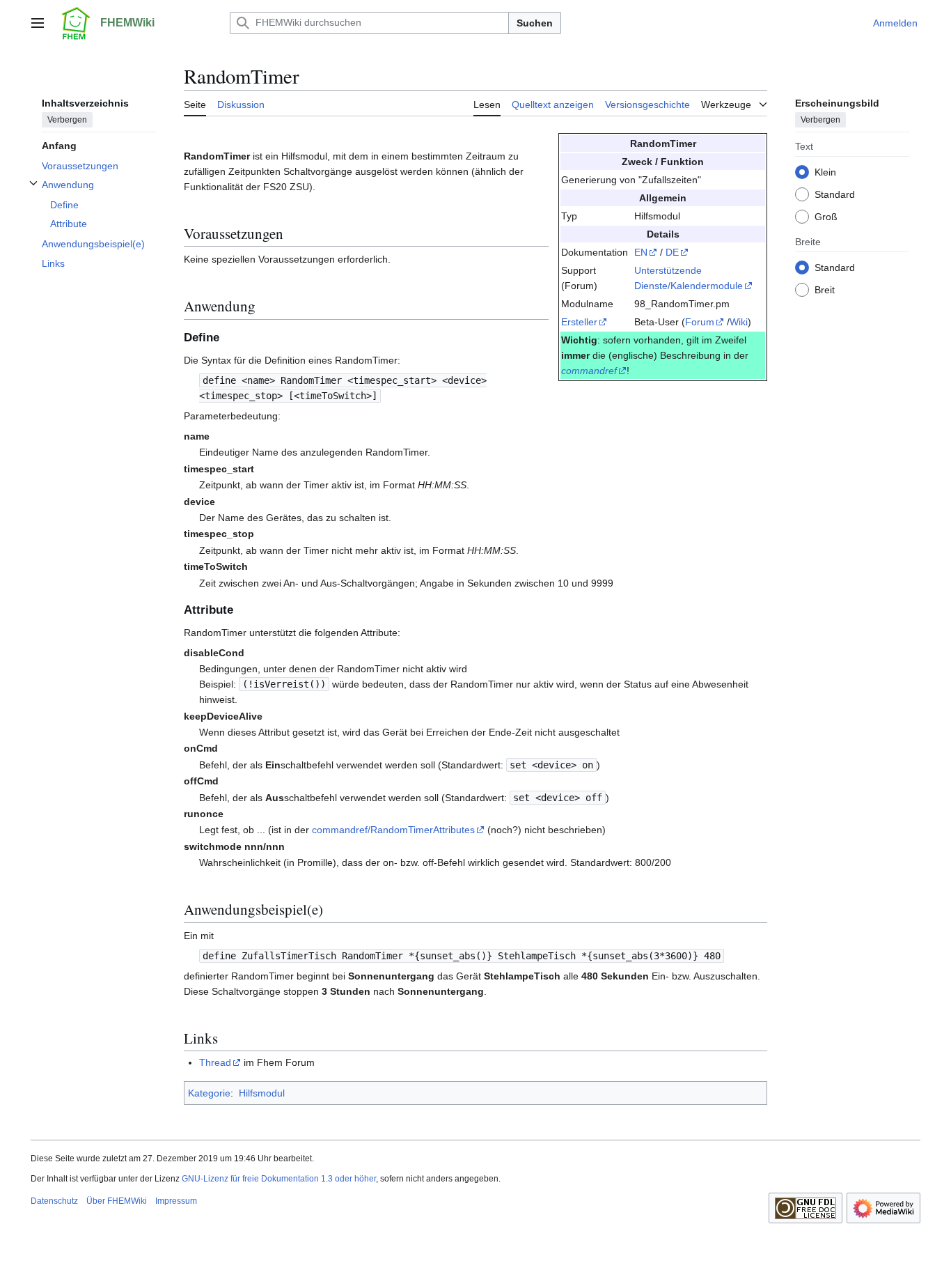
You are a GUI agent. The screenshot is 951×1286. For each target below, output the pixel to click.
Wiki (739, 321)
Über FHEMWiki (116, 1201)
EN (640, 252)
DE (672, 252)
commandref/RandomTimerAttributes (393, 829)
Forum (699, 321)
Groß (826, 216)
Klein (825, 171)
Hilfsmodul (262, 1093)
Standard (835, 193)
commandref (589, 370)
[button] (37, 23)
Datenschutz (54, 1201)
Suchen (535, 23)
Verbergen (67, 119)
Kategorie (209, 1093)
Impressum (176, 1201)
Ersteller (579, 321)
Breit (825, 289)
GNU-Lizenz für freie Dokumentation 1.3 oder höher (279, 1179)
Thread (215, 1062)
